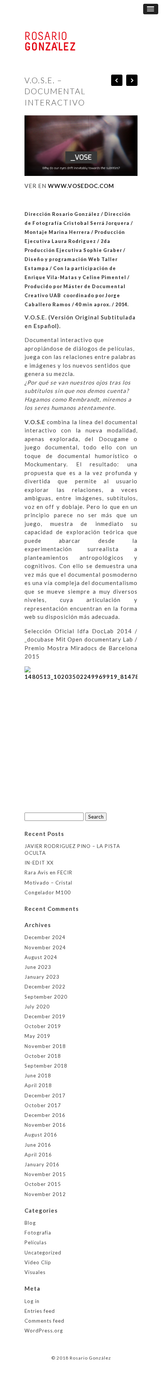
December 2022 (45, 987)
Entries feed (39, 1311)
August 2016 (40, 1135)
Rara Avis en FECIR (48, 872)
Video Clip (37, 1262)
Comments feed (44, 1321)
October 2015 (42, 1184)
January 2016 (42, 1164)
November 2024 (45, 947)
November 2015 (45, 1174)
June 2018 (37, 1075)
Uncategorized (42, 1253)
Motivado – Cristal (48, 883)
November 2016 (45, 1125)
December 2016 (45, 1115)
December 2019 (45, 1016)
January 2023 (42, 977)
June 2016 (37, 1145)
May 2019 (37, 1036)
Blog (30, 1223)
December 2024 (45, 937)
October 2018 (42, 1056)
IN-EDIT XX (38, 863)
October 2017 (42, 1105)
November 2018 (45, 1046)
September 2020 (45, 997)
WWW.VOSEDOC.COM (81, 185)
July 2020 (37, 1007)
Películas (35, 1242)
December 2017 (45, 1095)
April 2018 (38, 1085)
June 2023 (37, 967)
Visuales (35, 1272)
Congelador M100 (47, 892)
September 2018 (45, 1066)
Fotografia (37, 1233)
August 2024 (40, 957)
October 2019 (42, 1026)
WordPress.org (43, 1331)
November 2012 (45, 1194)
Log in (32, 1301)
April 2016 (38, 1155)
